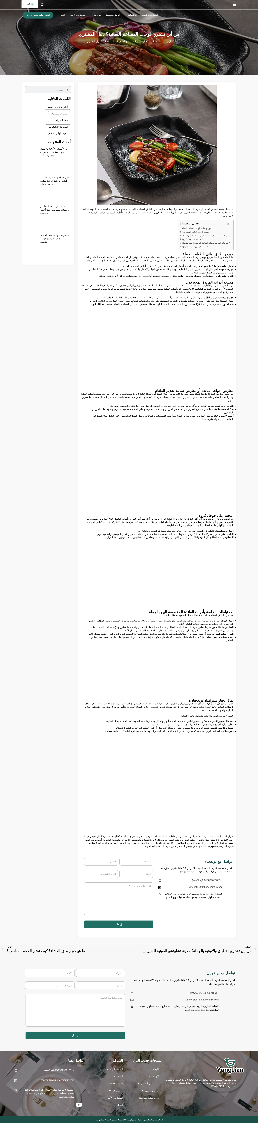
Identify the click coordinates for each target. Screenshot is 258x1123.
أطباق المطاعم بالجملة (140, 209)
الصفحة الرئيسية (115, 1069)
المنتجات (118, 1076)
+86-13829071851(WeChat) (207, 880)
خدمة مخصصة (116, 1083)
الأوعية (156, 1076)
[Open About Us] (92, 15)
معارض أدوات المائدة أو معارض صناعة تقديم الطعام (204, 235)
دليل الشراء (62, 120)
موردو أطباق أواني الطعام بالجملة (196, 228)
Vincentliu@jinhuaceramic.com (205, 887)
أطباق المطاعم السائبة (110, 212)
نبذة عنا (116, 1090)
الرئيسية (167, 41)
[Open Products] (126, 15)
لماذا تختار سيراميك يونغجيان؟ (195, 246)
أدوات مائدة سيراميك (149, 1098)
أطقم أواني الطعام (150, 1083)
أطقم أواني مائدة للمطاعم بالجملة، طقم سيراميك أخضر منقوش (54, 209)
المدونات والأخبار (151, 41)
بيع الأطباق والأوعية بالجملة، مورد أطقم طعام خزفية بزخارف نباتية (54, 152)
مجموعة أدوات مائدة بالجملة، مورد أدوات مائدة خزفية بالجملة (54, 238)
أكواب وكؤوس (152, 1090)
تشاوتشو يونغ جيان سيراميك (141, 1119)
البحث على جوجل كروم (192, 239)
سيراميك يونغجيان (129, 285)
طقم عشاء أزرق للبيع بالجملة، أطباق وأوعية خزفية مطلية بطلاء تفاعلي (55, 180)
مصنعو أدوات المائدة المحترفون (195, 232)
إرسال (118, 924)
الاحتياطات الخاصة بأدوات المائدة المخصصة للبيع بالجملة (206, 243)
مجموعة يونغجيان (59, 113)
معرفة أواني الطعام (58, 133)
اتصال (120, 1105)
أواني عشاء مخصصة (58, 107)
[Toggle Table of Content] (227, 224)
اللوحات (155, 1069)
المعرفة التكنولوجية (58, 127)
